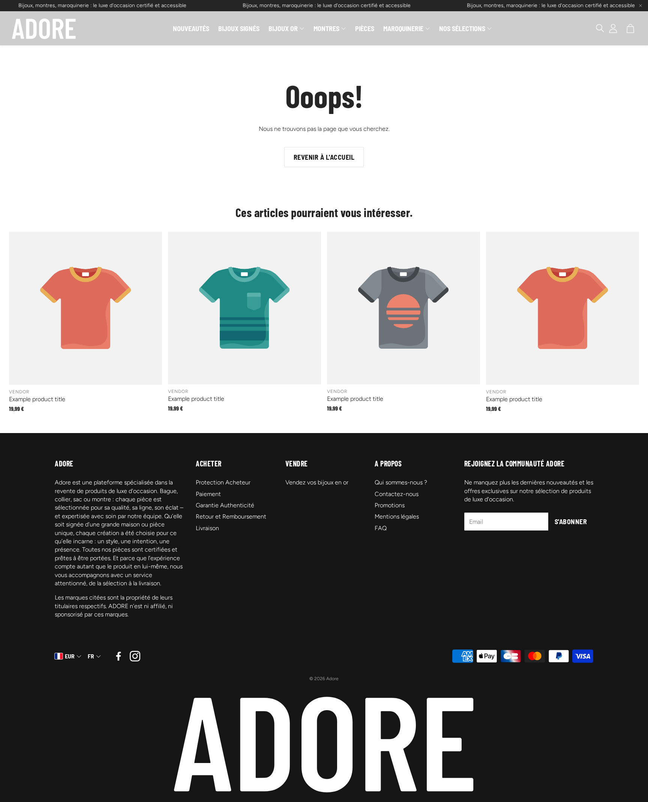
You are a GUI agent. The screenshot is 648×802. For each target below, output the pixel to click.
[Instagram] (135, 656)
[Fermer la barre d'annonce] (640, 5)
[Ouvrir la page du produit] (85, 308)
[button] (596, 28)
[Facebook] (118, 656)
